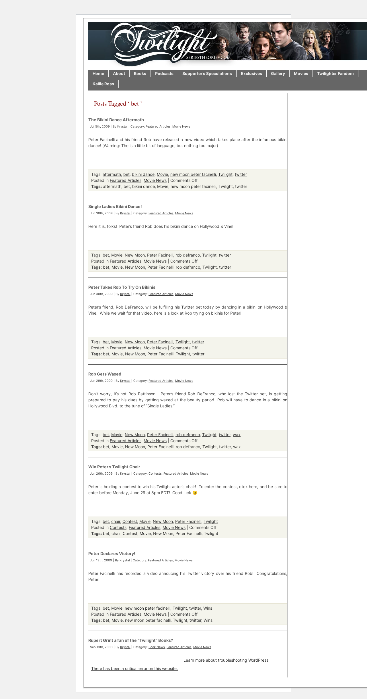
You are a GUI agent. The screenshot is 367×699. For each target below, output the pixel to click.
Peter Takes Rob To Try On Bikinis (121, 287)
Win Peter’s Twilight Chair (114, 466)
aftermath (112, 174)
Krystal (122, 126)
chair (115, 521)
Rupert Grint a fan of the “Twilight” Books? (130, 640)
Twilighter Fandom (335, 73)
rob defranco (187, 255)
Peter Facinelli (160, 255)
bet (126, 174)
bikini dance (143, 174)
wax (237, 434)
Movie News (181, 126)
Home (98, 73)
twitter (241, 174)
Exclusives (251, 73)
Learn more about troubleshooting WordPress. (227, 660)
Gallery (278, 73)
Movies (301, 73)
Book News (157, 647)
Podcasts (164, 73)
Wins (207, 608)
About (119, 73)
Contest (129, 521)
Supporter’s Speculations (207, 73)
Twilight (225, 174)
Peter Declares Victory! (111, 553)
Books (140, 73)
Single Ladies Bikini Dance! (115, 206)
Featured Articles (158, 126)
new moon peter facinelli (193, 174)
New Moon (135, 255)
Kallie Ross (103, 83)
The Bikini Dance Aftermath (116, 119)
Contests (155, 473)
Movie (162, 174)
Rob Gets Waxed (104, 373)
